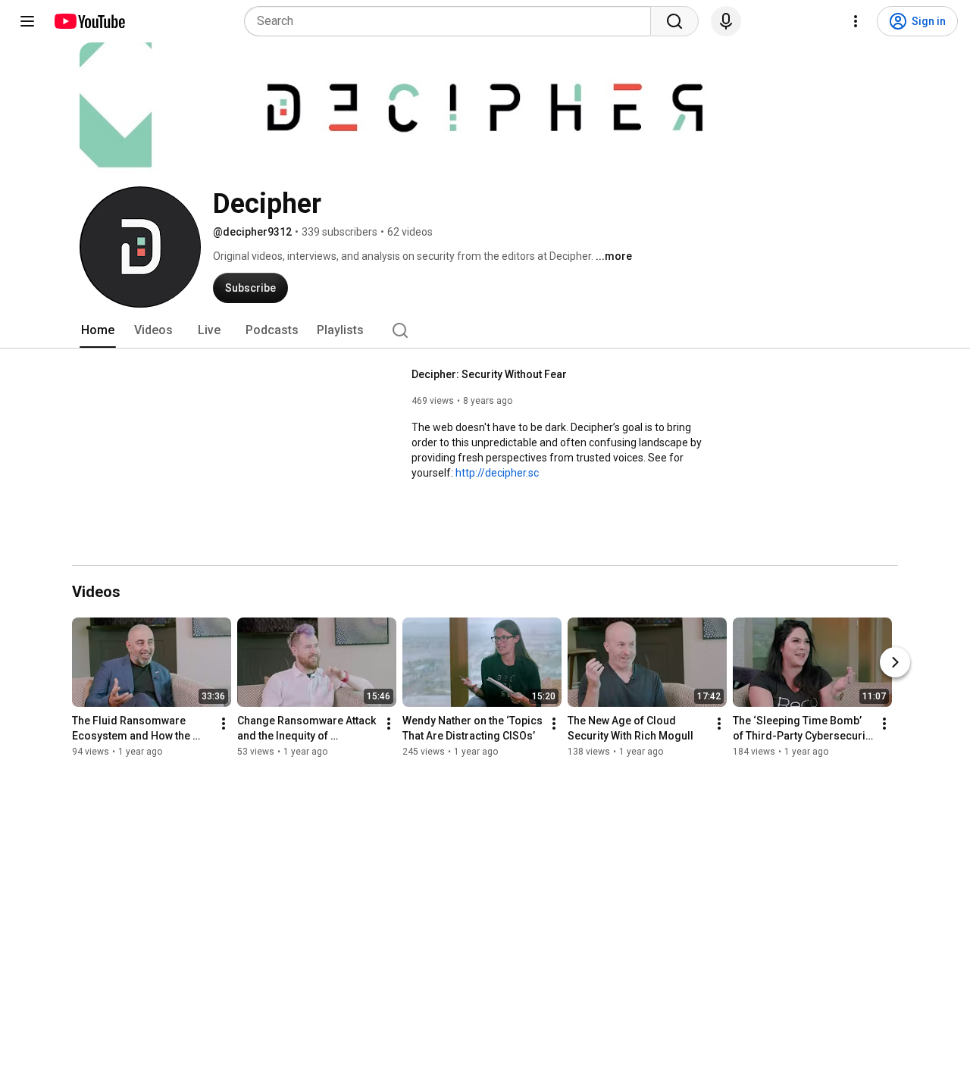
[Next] (895, 663)
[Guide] (27, 21)
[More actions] (223, 724)
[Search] (674, 21)
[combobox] (452, 21)
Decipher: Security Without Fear (489, 374)
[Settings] (855, 21)
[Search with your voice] (726, 21)
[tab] (98, 330)
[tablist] (485, 330)
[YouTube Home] (89, 21)
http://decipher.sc (497, 473)
